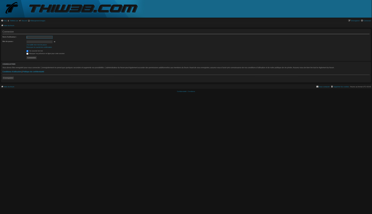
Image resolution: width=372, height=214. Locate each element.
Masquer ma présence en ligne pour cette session (47, 53)
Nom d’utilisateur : (9, 37)
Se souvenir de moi (36, 51)
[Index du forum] (14, 8)
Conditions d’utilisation (11, 72)
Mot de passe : (8, 41)
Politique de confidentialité (33, 72)
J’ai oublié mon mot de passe (36, 45)
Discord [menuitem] (24, 21)
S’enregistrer (8, 78)
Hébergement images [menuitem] (37, 21)
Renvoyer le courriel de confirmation (39, 47)
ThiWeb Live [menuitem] (14, 21)
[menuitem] (4, 20)
